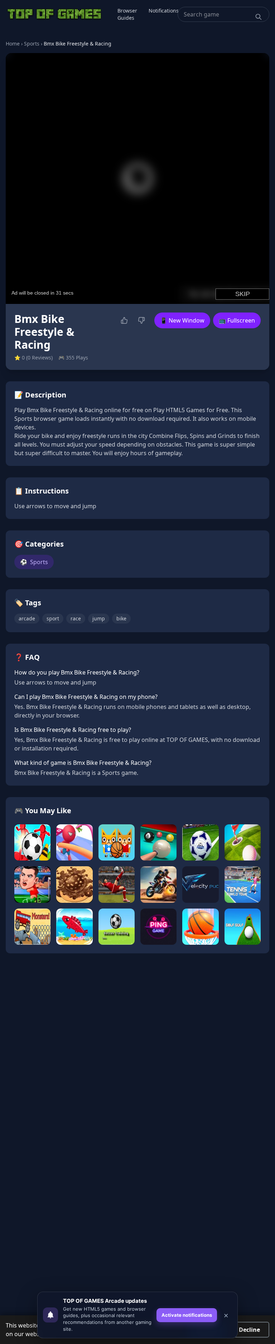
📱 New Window (182, 320)
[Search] (258, 16)
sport (53, 618)
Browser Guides (127, 14)
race (76, 618)
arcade (27, 618)
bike (121, 618)
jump (98, 618)
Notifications (164, 10)
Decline (249, 1330)
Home (13, 43)
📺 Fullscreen (237, 320)
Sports (31, 43)
